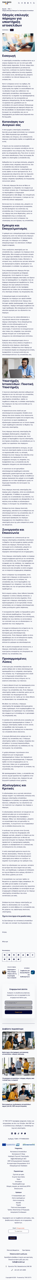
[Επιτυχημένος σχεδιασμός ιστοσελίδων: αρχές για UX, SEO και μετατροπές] (18, 1093)
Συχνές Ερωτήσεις (18, 1177)
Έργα (18, 1179)
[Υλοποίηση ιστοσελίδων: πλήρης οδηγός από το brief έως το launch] (18, 1067)
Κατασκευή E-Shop (18, 1154)
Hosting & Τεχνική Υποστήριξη (18, 1156)
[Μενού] (34, 3)
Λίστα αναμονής (18, 1200)
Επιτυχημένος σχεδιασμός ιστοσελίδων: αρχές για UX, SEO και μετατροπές (16, 1105)
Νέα (12, 30)
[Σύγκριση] (22, 3)
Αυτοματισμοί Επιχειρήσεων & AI (18, 1163)
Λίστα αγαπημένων (18, 1198)
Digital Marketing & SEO (18, 1159)
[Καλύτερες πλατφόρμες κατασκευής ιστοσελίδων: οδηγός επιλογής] (18, 1041)
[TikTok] (18, 1133)
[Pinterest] (14, 955)
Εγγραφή (12, 1238)
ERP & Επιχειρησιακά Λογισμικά (18, 1161)
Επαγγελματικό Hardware (18, 1166)
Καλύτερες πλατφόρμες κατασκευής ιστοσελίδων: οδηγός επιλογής (15, 1053)
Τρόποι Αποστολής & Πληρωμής (18, 1210)
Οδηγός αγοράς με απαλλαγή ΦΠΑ (18, 1186)
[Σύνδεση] (28, 3)
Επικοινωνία (18, 1188)
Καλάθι (18, 1203)
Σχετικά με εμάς (18, 1174)
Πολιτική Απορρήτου (13, 1250)
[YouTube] (15, 1133)
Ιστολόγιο (18, 1181)
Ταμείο (18, 1205)
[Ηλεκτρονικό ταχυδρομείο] (18, 959)
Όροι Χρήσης (26, 1250)
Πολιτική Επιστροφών (18, 1207)
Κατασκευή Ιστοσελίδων (18, 1151)
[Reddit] (23, 955)
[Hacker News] (27, 955)
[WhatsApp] (9, 959)
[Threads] (14, 959)
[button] (30, 3)
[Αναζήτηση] (19, 3)
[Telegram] (32, 955)
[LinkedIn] (18, 955)
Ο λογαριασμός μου (18, 1195)
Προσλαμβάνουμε (18, 1184)
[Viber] (4, 959)
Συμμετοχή (18, 1012)
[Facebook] (4, 955)
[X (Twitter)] (9, 955)
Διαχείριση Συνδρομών (18, 1212)
